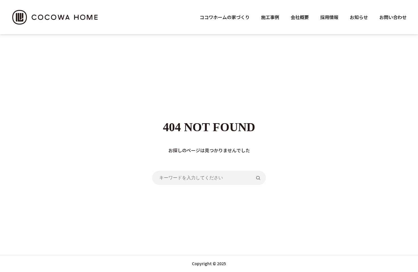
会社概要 (300, 17)
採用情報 (329, 17)
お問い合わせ (393, 17)
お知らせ (359, 17)
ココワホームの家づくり (225, 17)
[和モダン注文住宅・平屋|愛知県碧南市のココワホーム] (55, 17)
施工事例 (270, 17)
